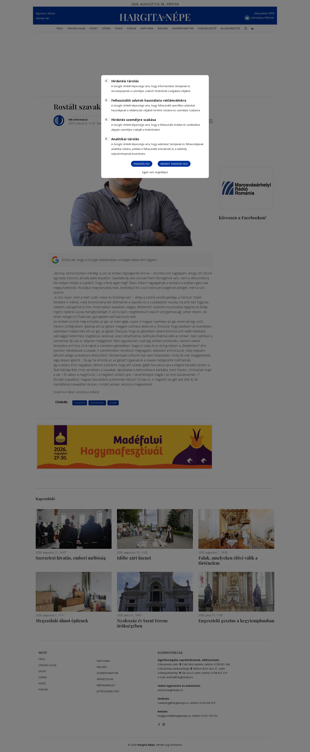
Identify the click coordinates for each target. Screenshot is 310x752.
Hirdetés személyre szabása (133, 120)
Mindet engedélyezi (174, 163)
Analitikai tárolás (125, 139)
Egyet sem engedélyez (155, 172)
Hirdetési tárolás (125, 81)
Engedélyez (142, 163)
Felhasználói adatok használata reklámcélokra (148, 100)
